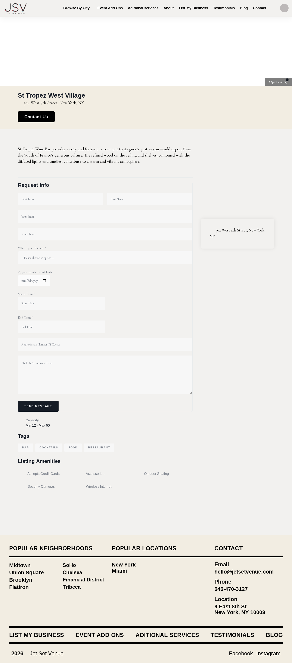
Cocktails (49, 447)
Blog (274, 635)
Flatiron (19, 587)
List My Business (36, 635)
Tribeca (72, 587)
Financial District (83, 580)
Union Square (26, 572)
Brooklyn (20, 580)
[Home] (16, 8)
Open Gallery (278, 82)
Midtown (20, 565)
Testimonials (232, 635)
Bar (25, 447)
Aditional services (167, 635)
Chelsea (72, 572)
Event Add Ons (100, 635)
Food (73, 447)
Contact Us (36, 116)
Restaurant (99, 447)
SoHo (69, 565)
